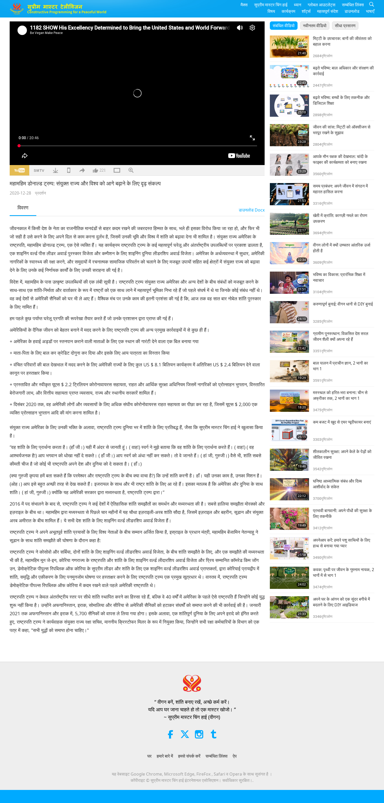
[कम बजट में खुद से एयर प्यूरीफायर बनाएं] (289, 430)
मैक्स (244, 5)
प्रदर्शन (40, 193)
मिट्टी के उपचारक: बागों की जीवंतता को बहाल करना (342, 41)
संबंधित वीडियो (284, 25)
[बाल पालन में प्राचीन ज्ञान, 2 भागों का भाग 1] (289, 371)
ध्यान (297, 5)
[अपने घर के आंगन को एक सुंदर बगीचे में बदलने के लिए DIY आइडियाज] (289, 607)
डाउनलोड (352, 11)
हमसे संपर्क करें (189, 756)
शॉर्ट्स (306, 11)
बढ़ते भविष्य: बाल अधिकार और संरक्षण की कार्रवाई (343, 71)
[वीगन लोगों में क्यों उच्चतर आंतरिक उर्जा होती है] (289, 253)
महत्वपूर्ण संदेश (327, 11)
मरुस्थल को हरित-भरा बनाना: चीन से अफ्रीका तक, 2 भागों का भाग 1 (340, 395)
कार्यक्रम (288, 11)
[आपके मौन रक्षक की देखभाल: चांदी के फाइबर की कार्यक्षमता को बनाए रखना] (289, 165)
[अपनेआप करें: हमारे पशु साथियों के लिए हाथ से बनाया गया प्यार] (289, 548)
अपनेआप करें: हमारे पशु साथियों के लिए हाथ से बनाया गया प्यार (341, 543)
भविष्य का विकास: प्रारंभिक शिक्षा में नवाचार (339, 277)
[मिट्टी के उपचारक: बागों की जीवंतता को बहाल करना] (289, 47)
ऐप (235, 756)
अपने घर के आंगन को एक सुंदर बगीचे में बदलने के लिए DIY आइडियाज (341, 602)
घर (149, 756)
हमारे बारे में (165, 756)
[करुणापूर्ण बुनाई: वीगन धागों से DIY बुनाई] (289, 312)
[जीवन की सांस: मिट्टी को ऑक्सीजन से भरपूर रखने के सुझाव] (289, 135)
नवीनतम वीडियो (315, 25)
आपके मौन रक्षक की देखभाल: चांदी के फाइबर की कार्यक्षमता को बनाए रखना (340, 159)
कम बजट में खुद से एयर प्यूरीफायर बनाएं (342, 422)
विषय (271, 11)
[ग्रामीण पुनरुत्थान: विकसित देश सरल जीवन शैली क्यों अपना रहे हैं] (289, 342)
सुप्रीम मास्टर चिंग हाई (270, 5)
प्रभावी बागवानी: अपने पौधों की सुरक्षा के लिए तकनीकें (342, 513)
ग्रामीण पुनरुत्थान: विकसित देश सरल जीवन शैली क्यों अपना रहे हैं (340, 336)
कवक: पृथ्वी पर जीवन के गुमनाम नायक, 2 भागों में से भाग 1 (343, 572)
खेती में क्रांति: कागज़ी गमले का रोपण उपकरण (340, 218)
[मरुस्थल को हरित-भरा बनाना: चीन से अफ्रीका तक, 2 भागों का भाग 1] (289, 401)
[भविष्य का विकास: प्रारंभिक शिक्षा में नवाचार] (289, 283)
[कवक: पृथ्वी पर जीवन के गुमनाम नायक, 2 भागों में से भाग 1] (289, 578)
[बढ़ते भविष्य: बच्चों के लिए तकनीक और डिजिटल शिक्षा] (289, 106)
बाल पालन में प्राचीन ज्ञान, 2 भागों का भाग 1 (340, 366)
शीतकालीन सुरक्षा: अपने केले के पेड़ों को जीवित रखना (342, 454)
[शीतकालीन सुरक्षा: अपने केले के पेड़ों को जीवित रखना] (289, 460)
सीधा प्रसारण (345, 25)
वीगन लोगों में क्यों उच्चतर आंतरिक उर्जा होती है (341, 248)
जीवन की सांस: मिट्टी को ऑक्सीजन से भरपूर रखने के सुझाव (341, 130)
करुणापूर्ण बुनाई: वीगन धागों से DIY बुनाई (343, 304)
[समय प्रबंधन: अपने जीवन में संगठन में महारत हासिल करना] (289, 194)
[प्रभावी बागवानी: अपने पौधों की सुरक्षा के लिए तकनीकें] (289, 519)
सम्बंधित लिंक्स (353, 5)
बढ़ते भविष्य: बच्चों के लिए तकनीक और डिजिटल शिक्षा (341, 100)
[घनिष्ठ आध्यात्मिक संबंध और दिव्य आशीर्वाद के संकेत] (289, 489)
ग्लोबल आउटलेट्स (321, 5)
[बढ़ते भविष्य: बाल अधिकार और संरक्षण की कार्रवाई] (289, 76)
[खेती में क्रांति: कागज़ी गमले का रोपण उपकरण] (289, 224)
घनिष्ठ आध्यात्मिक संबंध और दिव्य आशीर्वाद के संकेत (337, 484)
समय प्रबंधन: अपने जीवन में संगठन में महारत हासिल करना (340, 189)
